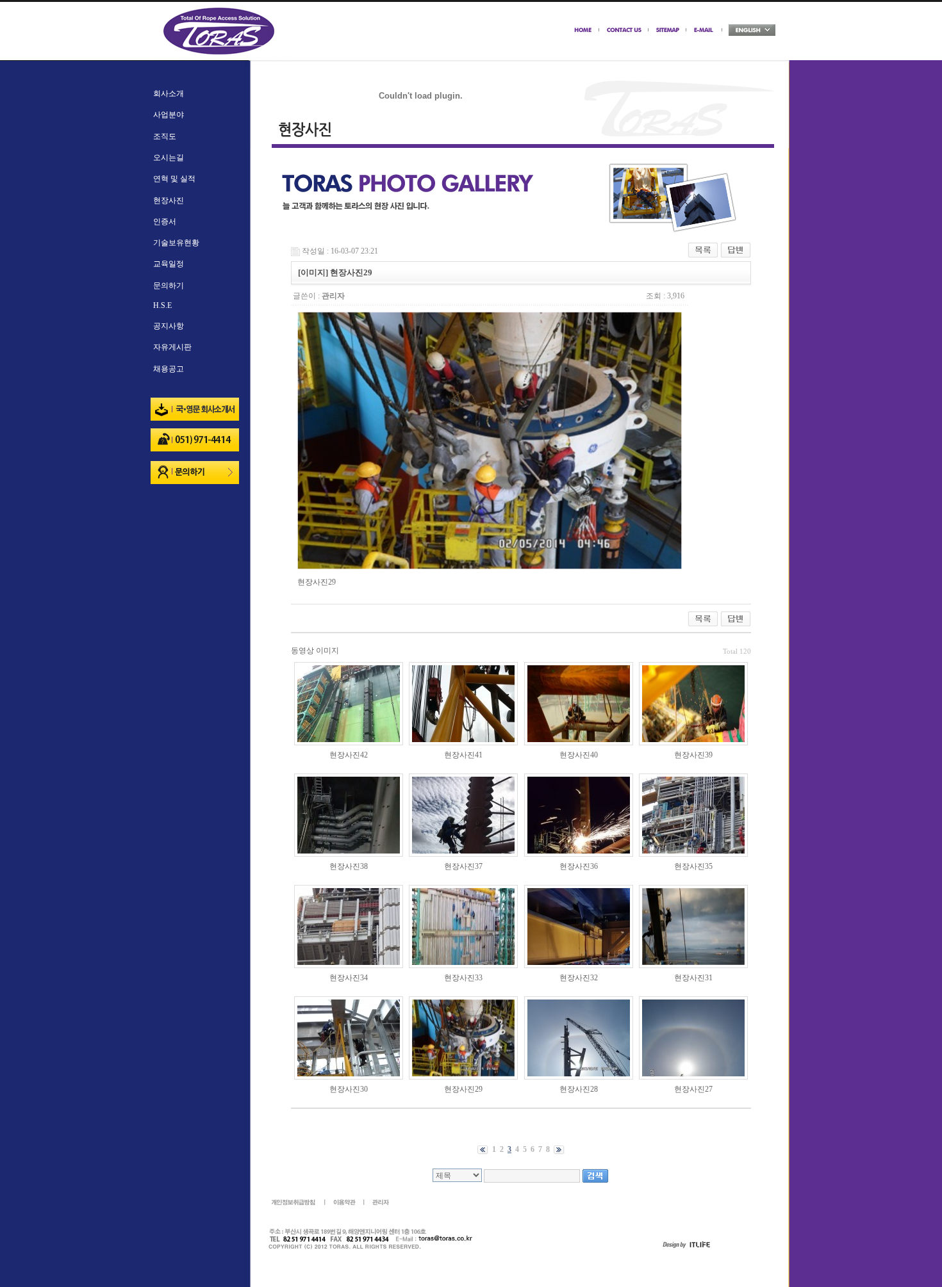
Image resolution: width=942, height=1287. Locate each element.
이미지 (327, 650)
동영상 (302, 650)
